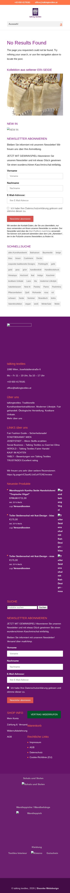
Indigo (40, 275)
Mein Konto (13, 718)
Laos (29, 281)
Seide (21, 298)
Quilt (27, 292)
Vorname (12, 170)
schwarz (12, 298)
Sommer (31, 298)
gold (10, 270)
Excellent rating (22, 460)
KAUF (16, 452)
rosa (46, 292)
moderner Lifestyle (48, 281)
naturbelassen (14, 287)
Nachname (13, 182)
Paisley (37, 287)
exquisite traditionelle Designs (21, 264)
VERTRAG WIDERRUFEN (44, 714)
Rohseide (36, 292)
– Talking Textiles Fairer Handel (28, 448)
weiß (36, 304)
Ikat (32, 275)
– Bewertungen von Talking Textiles (29, 456)
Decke (39, 258)
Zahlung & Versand (17, 724)
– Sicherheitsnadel (27, 433)
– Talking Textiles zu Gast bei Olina (33, 445)
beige (58, 252)
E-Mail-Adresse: (16, 195)
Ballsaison (34, 252)
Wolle (57, 304)
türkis (53, 298)
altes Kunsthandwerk (17, 252)
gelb (53, 264)
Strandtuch (43, 298)
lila (35, 281)
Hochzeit (24, 275)
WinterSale (46, 304)
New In (27, 287)
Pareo (46, 287)
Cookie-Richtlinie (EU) (41, 757)
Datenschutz (36, 752)
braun (18, 258)
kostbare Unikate (15, 281)
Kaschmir (50, 275)
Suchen (42, 607)
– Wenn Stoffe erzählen (27, 441)
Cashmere (28, 258)
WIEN (19, 437)
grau (17, 270)
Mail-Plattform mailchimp (40, 231)
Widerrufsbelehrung (17, 730)
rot (52, 292)
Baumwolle (48, 252)
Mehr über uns (14, 418)
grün (25, 270)
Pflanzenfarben (15, 292)
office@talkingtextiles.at (19, 388)
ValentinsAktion (15, 304)
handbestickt (35, 270)
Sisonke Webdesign (48, 888)
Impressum (35, 742)
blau (10, 258)
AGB (9, 736)
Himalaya (12, 275)
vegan (28, 304)
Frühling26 (43, 264)
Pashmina (56, 287)
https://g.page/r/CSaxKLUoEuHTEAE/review (29, 474)
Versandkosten (22, 506)
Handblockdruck (52, 270)
